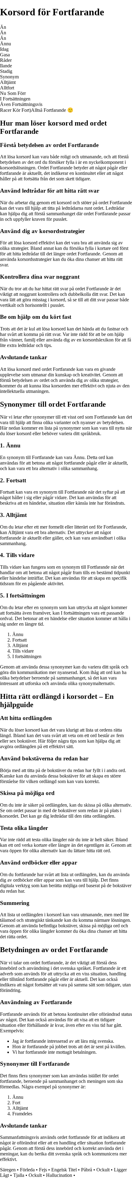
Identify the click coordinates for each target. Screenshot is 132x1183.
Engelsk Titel (64, 1169)
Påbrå (86, 1169)
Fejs (43, 1169)
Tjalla (18, 1175)
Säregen (8, 1169)
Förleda (27, 1169)
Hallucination (59, 1175)
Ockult (103, 1169)
